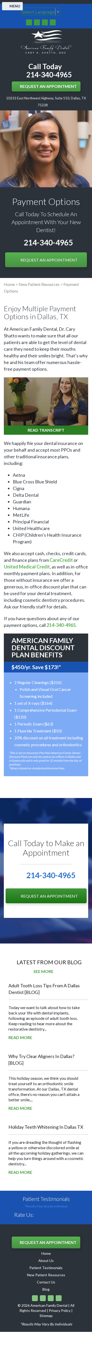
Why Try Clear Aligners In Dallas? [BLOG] (41, 1059)
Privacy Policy (60, 1310)
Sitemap (46, 1315)
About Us (46, 1260)
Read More (20, 1037)
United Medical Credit (27, 566)
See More (43, 971)
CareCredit (61, 560)
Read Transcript (46, 430)
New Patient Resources (39, 284)
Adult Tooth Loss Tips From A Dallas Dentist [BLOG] (44, 989)
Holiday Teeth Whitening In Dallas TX (45, 1127)
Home (9, 284)
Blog (46, 1289)
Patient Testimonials (46, 1199)
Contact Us (46, 1282)
